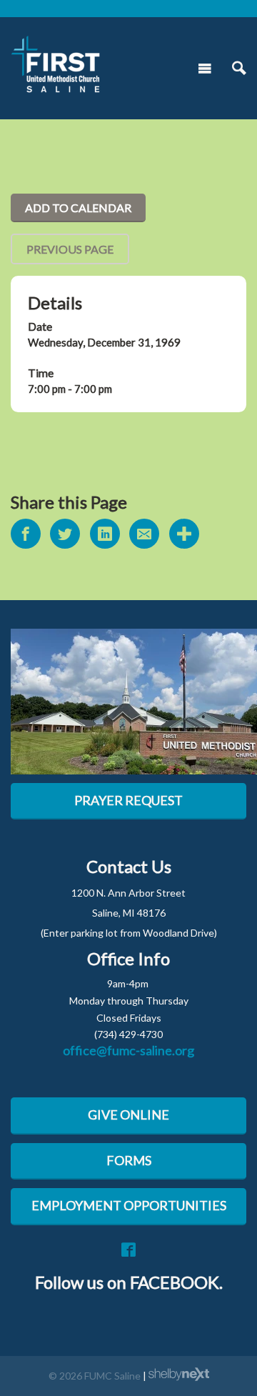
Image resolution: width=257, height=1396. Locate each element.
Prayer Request (128, 800)
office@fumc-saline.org (128, 1050)
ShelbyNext (178, 1374)
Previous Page (70, 249)
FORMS (128, 1160)
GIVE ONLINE (128, 1114)
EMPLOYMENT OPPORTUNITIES (128, 1205)
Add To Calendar (78, 207)
